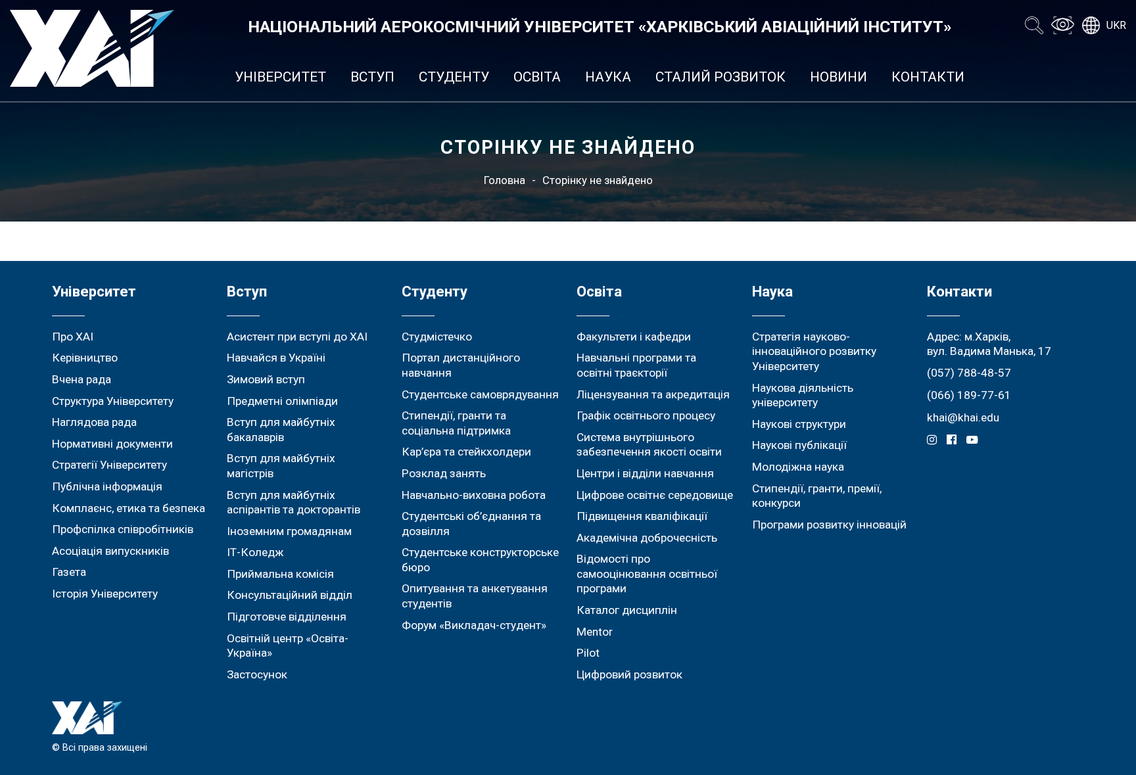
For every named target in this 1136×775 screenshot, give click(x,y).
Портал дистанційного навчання (461, 365)
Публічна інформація (107, 486)
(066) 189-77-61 (969, 395)
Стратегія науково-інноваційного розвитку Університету (814, 351)
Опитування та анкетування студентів (475, 596)
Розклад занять (444, 473)
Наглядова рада (94, 422)
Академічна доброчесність (647, 537)
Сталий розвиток (720, 77)
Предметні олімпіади (282, 401)
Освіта (537, 77)
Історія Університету (105, 593)
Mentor (595, 631)
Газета (69, 571)
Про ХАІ (72, 336)
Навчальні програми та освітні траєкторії (636, 365)
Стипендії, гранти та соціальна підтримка (456, 423)
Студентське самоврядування (480, 394)
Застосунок (257, 674)
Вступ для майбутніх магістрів (281, 466)
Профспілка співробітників (122, 529)
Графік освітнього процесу (646, 415)
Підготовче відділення (286, 616)
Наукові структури (799, 424)
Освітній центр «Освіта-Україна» (287, 646)
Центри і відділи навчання (645, 473)
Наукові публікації (799, 445)
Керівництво (85, 357)
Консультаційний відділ (289, 594)
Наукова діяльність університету (802, 395)
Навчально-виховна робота (474, 495)
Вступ (372, 77)
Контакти (927, 77)
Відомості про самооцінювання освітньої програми (647, 573)
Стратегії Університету (109, 464)
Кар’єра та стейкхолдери (466, 451)
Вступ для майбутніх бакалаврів (281, 429)
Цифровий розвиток (629, 674)
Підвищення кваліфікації (642, 516)
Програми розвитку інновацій (829, 524)
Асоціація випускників (110, 550)
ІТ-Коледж (255, 552)
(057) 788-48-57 (969, 372)
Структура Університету (113, 401)
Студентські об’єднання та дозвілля (471, 523)
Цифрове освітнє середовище (655, 495)
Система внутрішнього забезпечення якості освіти (649, 445)
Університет (280, 77)
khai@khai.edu (963, 417)
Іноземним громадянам (289, 531)
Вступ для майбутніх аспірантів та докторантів (293, 502)
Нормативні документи (112, 443)
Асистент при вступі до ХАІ (297, 336)
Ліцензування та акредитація (653, 394)
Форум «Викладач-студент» (474, 625)
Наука (608, 77)
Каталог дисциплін (627, 610)
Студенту (454, 77)
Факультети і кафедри (634, 336)
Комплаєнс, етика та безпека (128, 508)
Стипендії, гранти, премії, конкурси (817, 496)
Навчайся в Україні (276, 357)
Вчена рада (81, 379)
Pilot (588, 652)
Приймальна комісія (280, 573)
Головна (504, 180)
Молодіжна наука (798, 466)
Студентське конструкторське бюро (480, 560)
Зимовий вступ (266, 379)
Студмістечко (437, 336)
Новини (838, 77)
